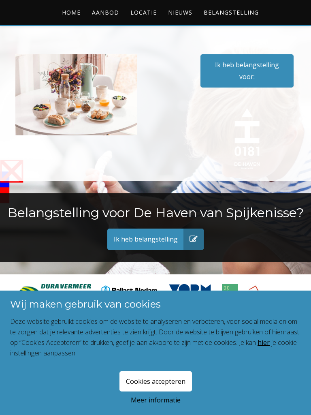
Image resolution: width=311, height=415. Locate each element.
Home (71, 12)
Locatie (143, 12)
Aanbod (105, 12)
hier (264, 342)
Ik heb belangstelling (146, 239)
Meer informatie (156, 400)
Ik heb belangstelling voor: (247, 70)
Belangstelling (231, 12)
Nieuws (180, 12)
